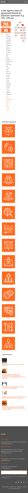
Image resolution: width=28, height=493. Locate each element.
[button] (24, 1)
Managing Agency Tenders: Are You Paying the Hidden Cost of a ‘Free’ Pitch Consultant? (14, 397)
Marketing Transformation (8, 301)
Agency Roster (8, 170)
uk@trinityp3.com (6, 460)
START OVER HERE (8, 108)
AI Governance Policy (15, 488)
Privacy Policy (22, 476)
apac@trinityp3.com (6, 453)
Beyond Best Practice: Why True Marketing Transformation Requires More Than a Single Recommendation (13, 408)
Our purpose (8, 137)
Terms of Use (13, 486)
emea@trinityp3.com (6, 468)
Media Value (8, 317)
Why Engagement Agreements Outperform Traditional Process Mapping (13, 387)
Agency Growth (8, 268)
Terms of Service (4, 477)
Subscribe (19, 486)
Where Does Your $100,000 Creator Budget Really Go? (13, 365)
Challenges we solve (8, 252)
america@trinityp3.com (7, 443)
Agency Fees (8, 154)
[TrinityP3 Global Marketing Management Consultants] (4, 1)
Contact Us (14, 472)
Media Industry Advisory (8, 203)
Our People (8, 350)
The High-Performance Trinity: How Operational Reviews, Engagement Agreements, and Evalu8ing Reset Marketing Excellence (13, 376)
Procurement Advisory (8, 219)
